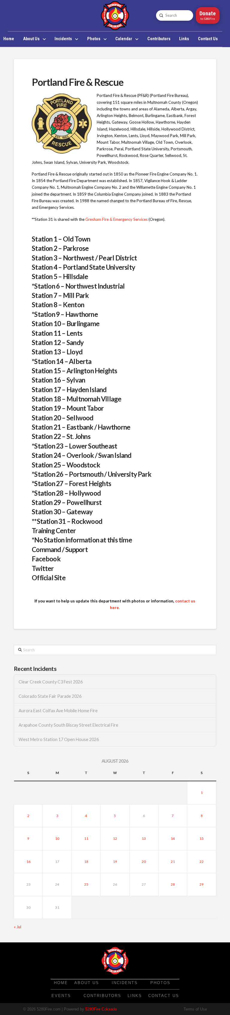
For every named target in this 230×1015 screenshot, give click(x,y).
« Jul (17, 926)
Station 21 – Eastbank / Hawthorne (81, 427)
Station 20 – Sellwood (62, 418)
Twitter (43, 568)
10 (57, 838)
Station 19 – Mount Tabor (68, 408)
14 (173, 838)
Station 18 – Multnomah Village (76, 399)
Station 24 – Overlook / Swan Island (81, 455)
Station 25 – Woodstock (66, 465)
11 (86, 838)
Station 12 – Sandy (58, 342)
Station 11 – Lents (57, 333)
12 (115, 838)
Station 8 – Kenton (58, 305)
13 (144, 838)
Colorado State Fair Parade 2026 (50, 696)
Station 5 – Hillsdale (60, 276)
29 (201, 884)
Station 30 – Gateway (62, 512)
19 (115, 861)
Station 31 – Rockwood (69, 521)
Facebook (46, 559)
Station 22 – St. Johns (61, 436)
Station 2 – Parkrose (60, 248)
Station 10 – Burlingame (65, 324)
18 (86, 861)
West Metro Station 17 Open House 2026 (59, 739)
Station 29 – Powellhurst (67, 502)
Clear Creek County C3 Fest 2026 (51, 681)
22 (201, 861)
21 (173, 861)
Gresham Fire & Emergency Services (116, 219)
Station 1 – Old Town (61, 239)
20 (144, 861)
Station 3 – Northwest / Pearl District (84, 258)
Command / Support (60, 549)
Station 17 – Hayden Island (69, 390)
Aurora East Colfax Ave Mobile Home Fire (58, 710)
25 (86, 884)
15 (201, 838)
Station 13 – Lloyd (57, 352)
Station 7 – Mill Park (60, 295)
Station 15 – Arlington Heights (74, 371)
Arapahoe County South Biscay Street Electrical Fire (68, 725)
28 (173, 884)
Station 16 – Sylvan (58, 380)
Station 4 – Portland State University (83, 267)
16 (28, 861)
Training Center (54, 531)
